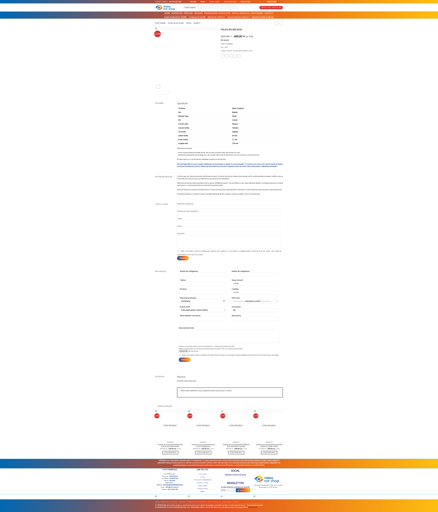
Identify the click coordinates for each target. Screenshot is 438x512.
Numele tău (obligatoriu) (189, 271)
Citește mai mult (170, 452)
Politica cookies (203, 489)
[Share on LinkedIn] (239, 56)
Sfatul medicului (240, 13)
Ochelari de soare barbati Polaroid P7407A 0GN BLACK (203, 446)
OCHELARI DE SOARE (197, 17)
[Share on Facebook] (223, 56)
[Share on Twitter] (227, 56)
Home (167, 13)
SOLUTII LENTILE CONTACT (239, 17)
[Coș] (255, 7)
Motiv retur (236, 298)
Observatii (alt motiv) (186, 328)
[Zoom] (158, 86)
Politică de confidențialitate (202, 480)
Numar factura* (237, 280)
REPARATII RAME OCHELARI (263, 17)
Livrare (203, 477)
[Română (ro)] (279, 1)
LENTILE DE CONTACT (217, 17)
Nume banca (236, 315)
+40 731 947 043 (175, 2)
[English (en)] (281, 1)
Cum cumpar (202, 474)
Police (188, 23)
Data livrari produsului (188, 298)
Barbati (197, 23)
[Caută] (238, 7)
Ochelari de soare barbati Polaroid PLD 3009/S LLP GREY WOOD (269, 446)
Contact (269, 13)
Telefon (183, 280)
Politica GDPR (202, 486)
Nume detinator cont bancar (190, 315)
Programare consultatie (217, 13)
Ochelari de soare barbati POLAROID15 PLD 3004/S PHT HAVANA (236, 446)
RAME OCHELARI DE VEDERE (175, 17)
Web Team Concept (276, 485)
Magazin (198, 13)
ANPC (203, 491)
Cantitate (235, 289)
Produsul (183, 289)
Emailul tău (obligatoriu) (240, 271)
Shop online (257, 13)
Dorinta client (185, 307)
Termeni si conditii (202, 483)
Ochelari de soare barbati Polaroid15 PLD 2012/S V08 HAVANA (170, 446)
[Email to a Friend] (231, 56)
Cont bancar (236, 307)
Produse (188, 13)
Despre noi (176, 13)
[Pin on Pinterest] (235, 56)
